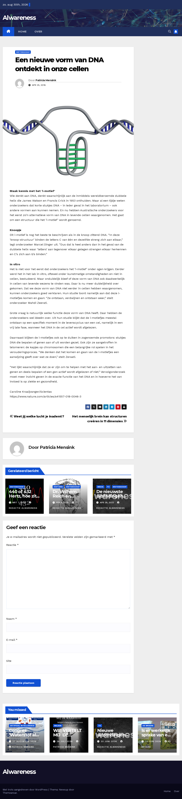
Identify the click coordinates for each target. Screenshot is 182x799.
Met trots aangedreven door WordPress (25, 789)
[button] (169, 31)
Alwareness (19, 17)
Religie (57, 726)
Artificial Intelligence (22, 726)
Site (8, 661)
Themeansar (10, 793)
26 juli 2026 (65, 741)
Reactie (12, 545)
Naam (11, 618)
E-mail (11, 639)
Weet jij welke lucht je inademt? (38, 416)
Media (100, 487)
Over (38, 31)
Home (22, 31)
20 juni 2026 (109, 741)
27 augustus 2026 (24, 741)
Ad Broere (148, 726)
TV (108, 487)
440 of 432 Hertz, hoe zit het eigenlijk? (23, 496)
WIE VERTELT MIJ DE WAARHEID (67, 735)
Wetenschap (23, 52)
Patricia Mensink (46, 80)
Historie (58, 487)
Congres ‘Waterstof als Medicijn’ (23, 735)
